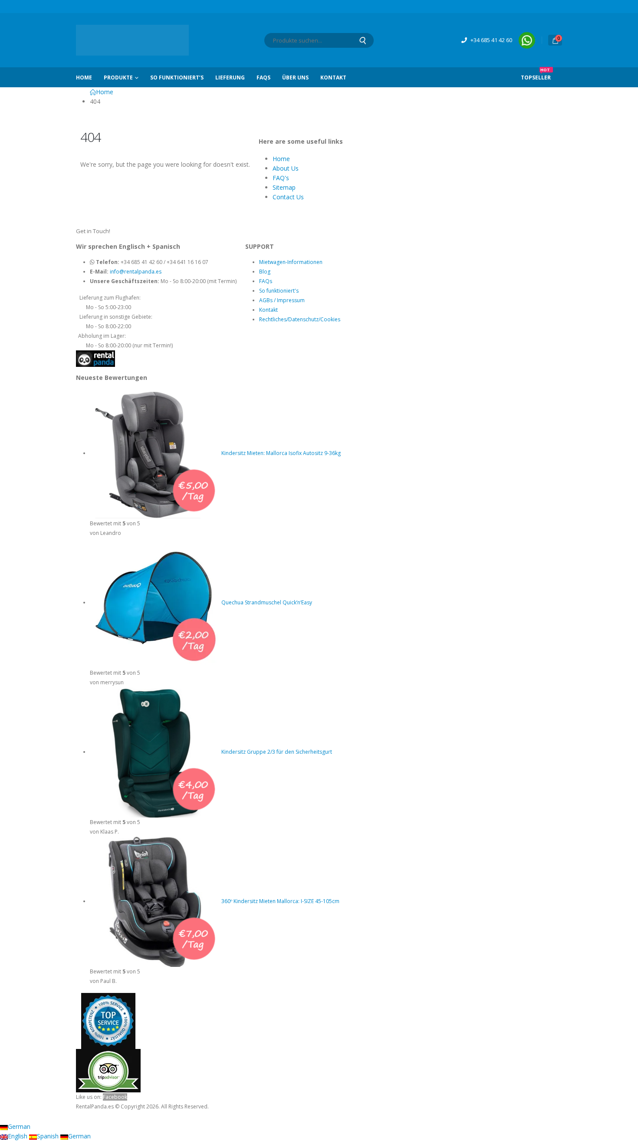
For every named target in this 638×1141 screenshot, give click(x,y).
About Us (286, 168)
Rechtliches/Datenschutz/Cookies (299, 319)
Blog (264, 271)
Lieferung (230, 77)
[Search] (362, 40)
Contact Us (288, 197)
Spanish (48, 1136)
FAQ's (281, 178)
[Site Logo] (132, 40)
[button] (5, 1116)
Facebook (115, 1097)
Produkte (118, 77)
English (18, 1136)
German (19, 1126)
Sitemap (284, 187)
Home (84, 77)
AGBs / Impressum (282, 300)
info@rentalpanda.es (135, 271)
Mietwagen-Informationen (290, 262)
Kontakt (333, 77)
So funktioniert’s (177, 77)
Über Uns (295, 77)
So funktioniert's (279, 290)
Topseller (536, 74)
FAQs (263, 77)
